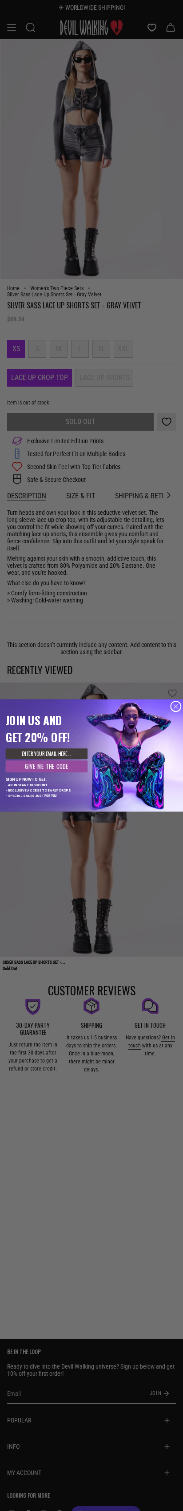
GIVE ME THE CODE (46, 766)
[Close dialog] (176, 706)
